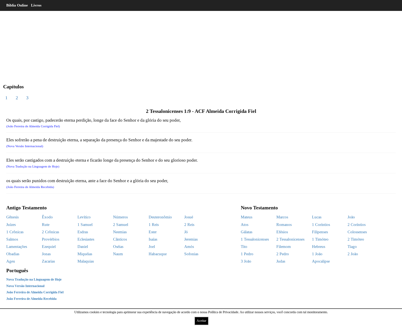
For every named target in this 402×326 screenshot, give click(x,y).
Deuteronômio (160, 217)
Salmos (12, 239)
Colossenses (357, 232)
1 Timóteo (320, 239)
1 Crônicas (14, 232)
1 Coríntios (321, 224)
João (351, 217)
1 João (317, 254)
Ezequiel (49, 246)
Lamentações (16, 246)
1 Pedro (247, 254)
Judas (280, 261)
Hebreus (318, 246)
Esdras (82, 232)
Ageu (10, 261)
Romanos (284, 224)
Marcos (282, 217)
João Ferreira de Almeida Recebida (31, 298)
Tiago (352, 246)
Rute (45, 224)
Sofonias (191, 254)
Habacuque (158, 254)
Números (120, 217)
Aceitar (201, 320)
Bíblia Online (17, 5)
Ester (153, 232)
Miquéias (84, 254)
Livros (36, 5)
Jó (186, 232)
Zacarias (48, 261)
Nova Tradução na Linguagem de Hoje (34, 279)
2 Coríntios (357, 224)
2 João (353, 254)
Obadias (12, 254)
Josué (188, 217)
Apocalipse (321, 261)
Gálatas (246, 232)
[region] (201, 43)
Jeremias (191, 239)
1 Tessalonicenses (255, 239)
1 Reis (154, 224)
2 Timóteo (356, 239)
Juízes (11, 224)
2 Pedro (282, 254)
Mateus (246, 217)
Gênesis (12, 217)
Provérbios (50, 239)
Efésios (282, 232)
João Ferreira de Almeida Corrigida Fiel (34, 292)
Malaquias (85, 261)
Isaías (153, 239)
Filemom (283, 246)
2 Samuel (120, 224)
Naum (118, 254)
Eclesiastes (85, 239)
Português (17, 270)
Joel (152, 246)
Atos (244, 224)
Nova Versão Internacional (25, 286)
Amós (189, 246)
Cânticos (120, 239)
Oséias (118, 246)
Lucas (316, 217)
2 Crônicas (50, 232)
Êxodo (47, 217)
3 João (246, 261)
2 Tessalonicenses (290, 239)
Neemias (120, 232)
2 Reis (189, 224)
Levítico (84, 217)
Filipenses (320, 232)
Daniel (82, 246)
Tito (244, 246)
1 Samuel (85, 224)
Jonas (46, 254)
